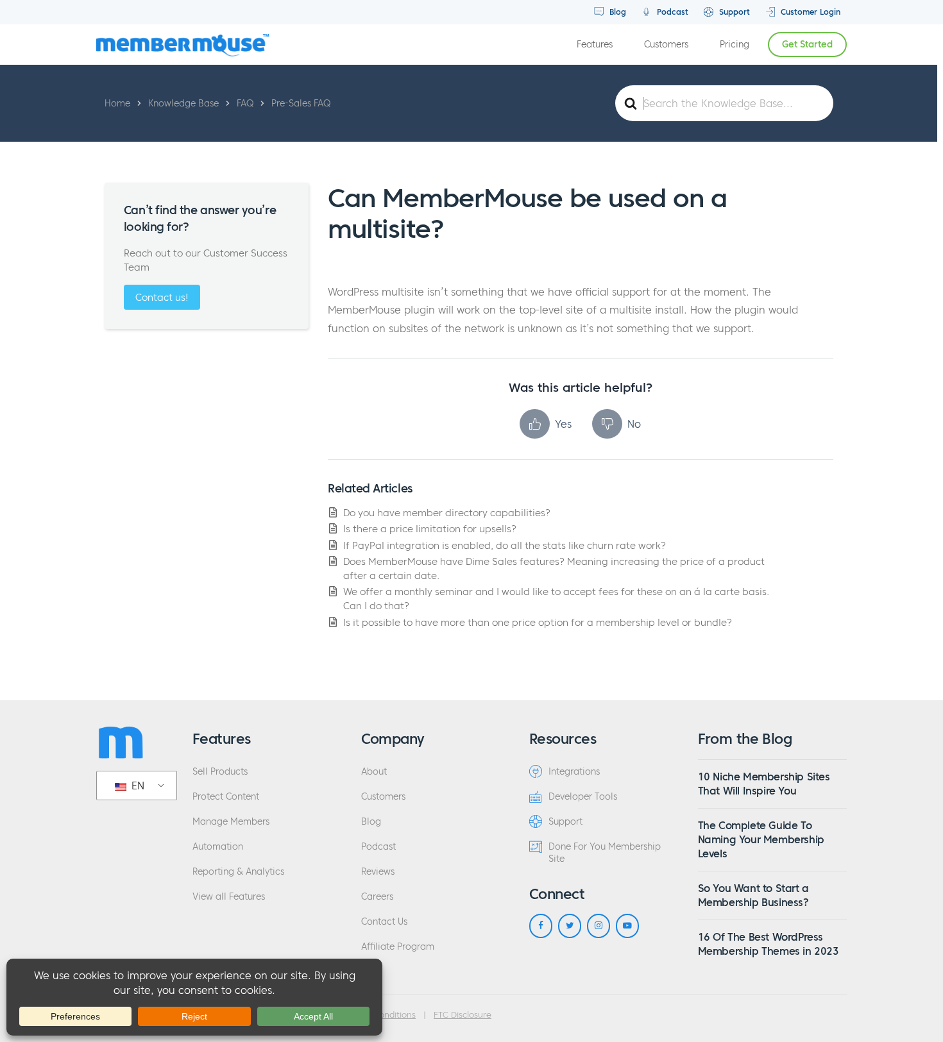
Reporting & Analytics (238, 871)
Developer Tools (582, 796)
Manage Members (230, 821)
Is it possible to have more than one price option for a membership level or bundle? (537, 622)
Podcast (671, 12)
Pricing (734, 44)
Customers (666, 44)
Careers (377, 896)
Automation (217, 846)
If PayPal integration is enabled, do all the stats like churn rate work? (504, 545)
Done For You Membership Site (604, 852)
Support (733, 12)
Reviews (378, 871)
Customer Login (809, 12)
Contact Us (384, 921)
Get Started (807, 44)
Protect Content (225, 796)
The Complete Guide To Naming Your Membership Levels (761, 840)
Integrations (574, 771)
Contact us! (162, 297)
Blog (616, 12)
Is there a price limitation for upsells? (429, 529)
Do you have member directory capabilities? (446, 513)
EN (136, 785)
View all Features (228, 896)
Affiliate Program (397, 946)
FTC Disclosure (462, 1015)
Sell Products (220, 771)
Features (595, 44)
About (374, 771)
